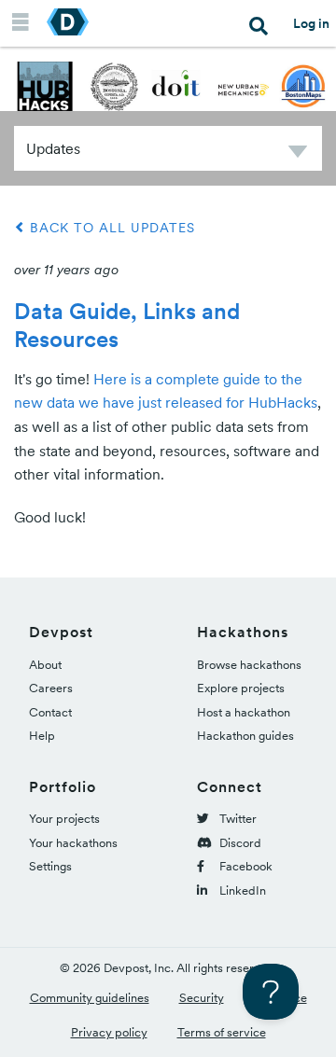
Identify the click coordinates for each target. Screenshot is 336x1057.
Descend (297, 154)
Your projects (64, 819)
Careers (51, 688)
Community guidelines (89, 998)
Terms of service (221, 1032)
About (45, 665)
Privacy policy (109, 1032)
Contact (50, 712)
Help (42, 736)
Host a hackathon (243, 712)
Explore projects (241, 688)
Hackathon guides (245, 736)
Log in (311, 23)
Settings (50, 866)
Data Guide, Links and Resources (127, 325)
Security (201, 998)
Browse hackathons (249, 665)
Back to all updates (110, 227)
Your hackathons (73, 843)
